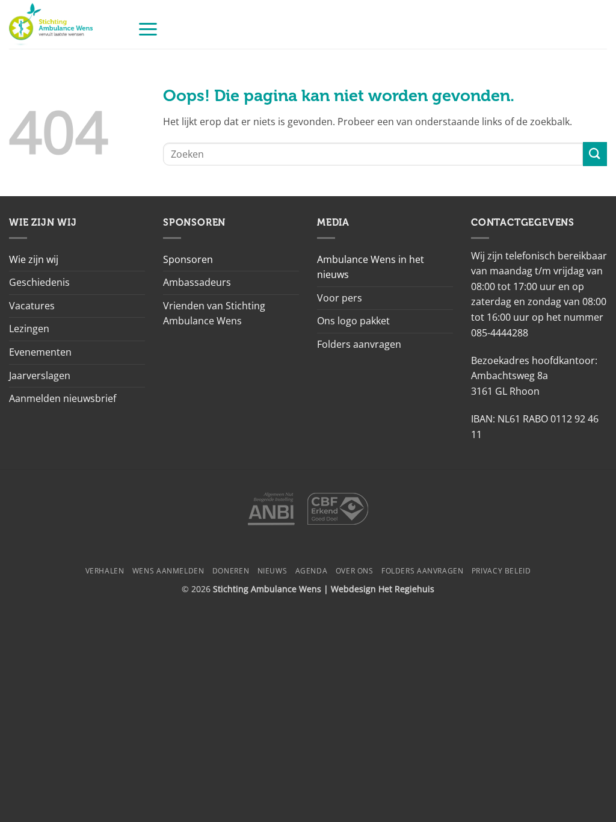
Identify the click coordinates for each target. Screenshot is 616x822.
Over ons (355, 571)
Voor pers (339, 297)
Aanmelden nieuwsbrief (62, 398)
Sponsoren (188, 259)
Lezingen (29, 328)
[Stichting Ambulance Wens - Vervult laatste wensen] (64, 24)
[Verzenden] (595, 153)
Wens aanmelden (168, 571)
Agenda (311, 571)
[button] (148, 29)
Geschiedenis (39, 282)
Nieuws (272, 571)
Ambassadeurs (197, 282)
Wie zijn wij (33, 259)
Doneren (230, 571)
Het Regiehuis (406, 589)
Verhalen (105, 571)
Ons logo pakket (353, 320)
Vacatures (32, 305)
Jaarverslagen (39, 375)
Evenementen (40, 352)
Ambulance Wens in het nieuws (370, 267)
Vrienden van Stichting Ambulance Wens (214, 313)
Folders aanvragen (359, 344)
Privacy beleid (501, 571)
